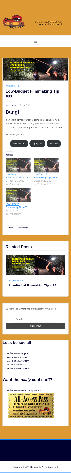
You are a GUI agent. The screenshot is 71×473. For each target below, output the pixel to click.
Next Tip (54, 143)
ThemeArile (35, 467)
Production (11, 85)
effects (10, 227)
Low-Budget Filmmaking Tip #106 (17, 175)
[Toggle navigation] (35, 41)
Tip (18, 85)
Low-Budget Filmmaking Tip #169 (45, 175)
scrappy (11, 105)
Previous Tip (19, 143)
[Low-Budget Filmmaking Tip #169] (46, 165)
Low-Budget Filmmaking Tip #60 (16, 205)
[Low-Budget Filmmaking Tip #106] (18, 165)
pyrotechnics (23, 227)
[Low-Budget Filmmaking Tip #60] (18, 195)
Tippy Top (37, 143)
